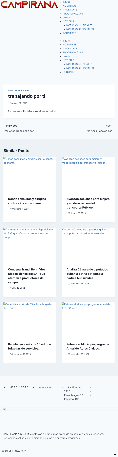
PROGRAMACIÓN (73, 13)
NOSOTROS (69, 5)
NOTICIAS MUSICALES (79, 25)
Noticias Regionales (18, 90)
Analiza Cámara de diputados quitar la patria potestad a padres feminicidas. (87, 274)
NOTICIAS (68, 21)
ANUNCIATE (70, 9)
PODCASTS (69, 33)
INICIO (66, 1)
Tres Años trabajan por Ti (100, 128)
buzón (66, 17)
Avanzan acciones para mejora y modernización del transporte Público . (88, 203)
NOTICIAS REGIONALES (80, 29)
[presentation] (29, 174)
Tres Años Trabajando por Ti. (20, 128)
